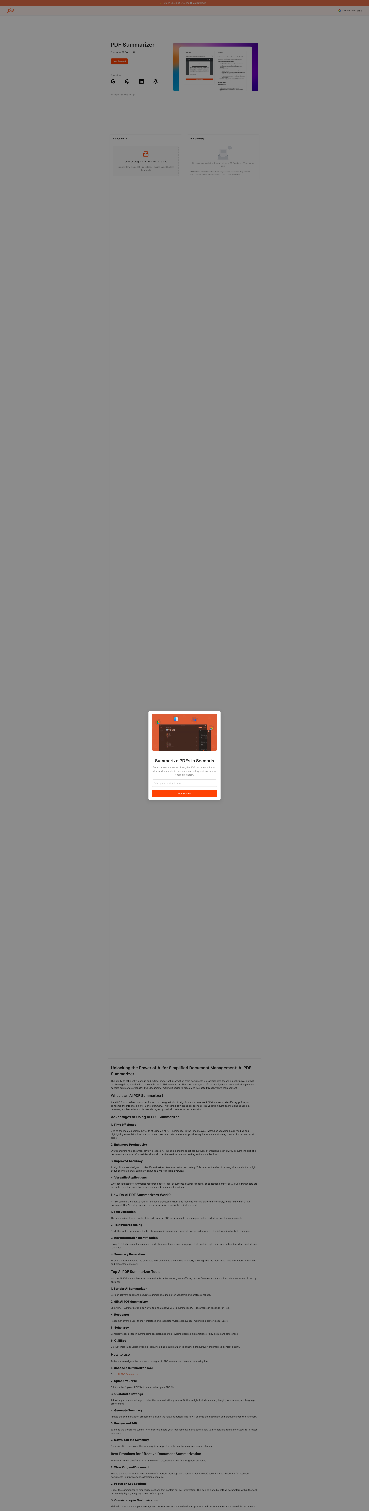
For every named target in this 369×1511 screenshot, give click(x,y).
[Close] (216, 715)
